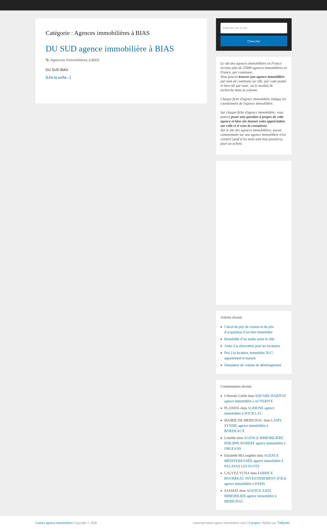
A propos (254, 523)
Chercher (253, 41)
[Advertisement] (233, 232)
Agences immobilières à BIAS (74, 60)
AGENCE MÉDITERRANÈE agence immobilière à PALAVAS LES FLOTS (253, 461)
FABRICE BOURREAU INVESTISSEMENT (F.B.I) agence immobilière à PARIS (255, 478)
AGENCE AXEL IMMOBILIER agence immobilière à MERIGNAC (250, 496)
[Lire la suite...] (58, 77)
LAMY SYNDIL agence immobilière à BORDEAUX (253, 425)
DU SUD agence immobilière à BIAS (110, 48)
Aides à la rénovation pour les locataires (252, 346)
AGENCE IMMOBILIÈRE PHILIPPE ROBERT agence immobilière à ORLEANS (254, 443)
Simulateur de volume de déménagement (252, 365)
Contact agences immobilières (54, 523)
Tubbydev (283, 523)
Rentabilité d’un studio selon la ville (249, 339)
